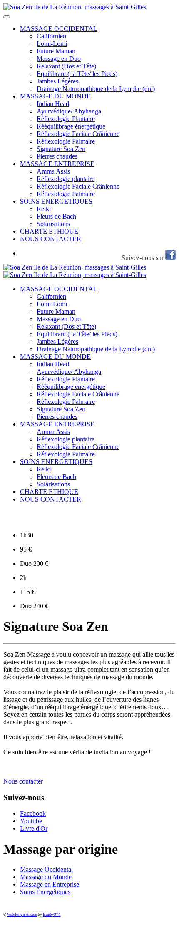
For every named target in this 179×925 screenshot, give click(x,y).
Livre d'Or (33, 828)
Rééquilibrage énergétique (71, 126)
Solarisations (53, 223)
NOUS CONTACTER (50, 238)
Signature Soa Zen (61, 148)
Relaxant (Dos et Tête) (66, 66)
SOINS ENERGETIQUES (56, 201)
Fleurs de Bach (56, 216)
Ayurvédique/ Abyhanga (69, 111)
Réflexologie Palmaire (66, 141)
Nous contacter (23, 781)
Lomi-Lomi (52, 43)
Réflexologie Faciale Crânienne (78, 133)
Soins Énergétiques (45, 891)
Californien (51, 36)
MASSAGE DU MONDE (55, 96)
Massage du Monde (46, 876)
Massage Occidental (46, 869)
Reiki (44, 208)
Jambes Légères (57, 81)
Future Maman (56, 51)
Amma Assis (53, 171)
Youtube (31, 820)
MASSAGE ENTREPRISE (57, 163)
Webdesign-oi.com (22, 914)
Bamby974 (51, 914)
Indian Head (53, 103)
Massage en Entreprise (49, 884)
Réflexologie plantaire (65, 178)
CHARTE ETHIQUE (49, 231)
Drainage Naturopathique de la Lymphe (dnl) (96, 88)
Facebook (33, 813)
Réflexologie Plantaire (66, 118)
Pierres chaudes (57, 156)
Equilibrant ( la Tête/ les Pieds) (77, 73)
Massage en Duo (59, 58)
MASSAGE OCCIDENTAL (58, 28)
